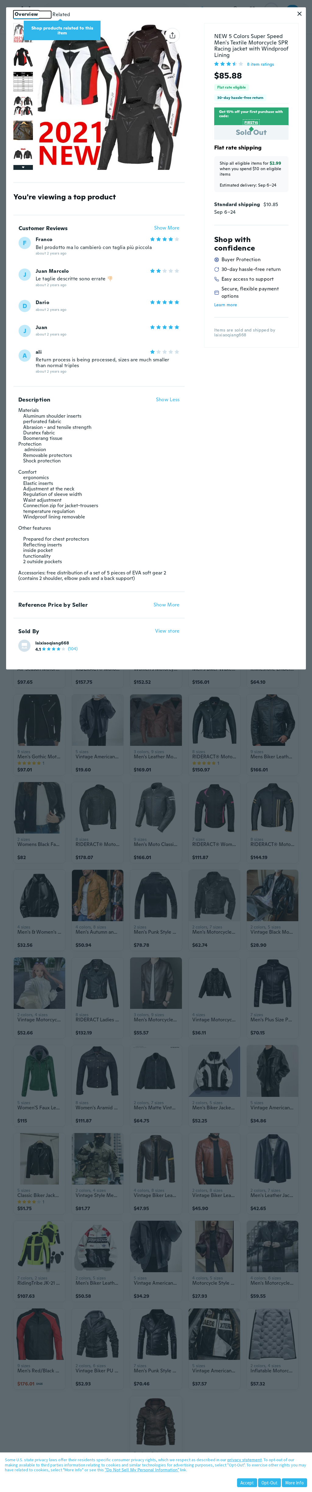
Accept (247, 1483)
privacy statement (244, 1459)
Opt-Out (269, 1483)
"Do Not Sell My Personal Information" (142, 1470)
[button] (299, 14)
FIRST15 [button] (251, 122)
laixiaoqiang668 (52, 643)
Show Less (168, 399)
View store (167, 631)
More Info (294, 1483)
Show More (166, 228)
